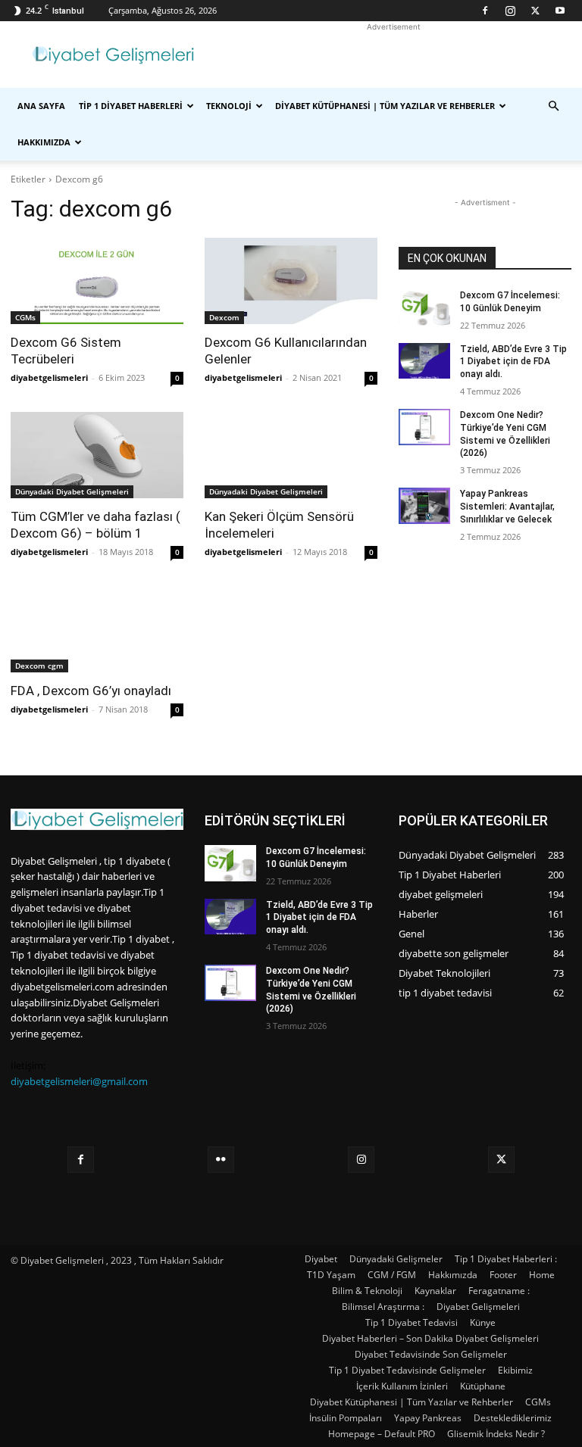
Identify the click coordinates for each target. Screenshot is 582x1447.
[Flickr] (221, 1159)
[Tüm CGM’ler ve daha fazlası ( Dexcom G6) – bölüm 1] (97, 455)
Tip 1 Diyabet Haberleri (131, 105)
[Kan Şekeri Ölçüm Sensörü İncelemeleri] (291, 455)
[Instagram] (510, 10)
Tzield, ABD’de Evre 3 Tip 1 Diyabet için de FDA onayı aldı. (513, 362)
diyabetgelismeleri (49, 377)
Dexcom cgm (39, 665)
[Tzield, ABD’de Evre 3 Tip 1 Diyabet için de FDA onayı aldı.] (424, 361)
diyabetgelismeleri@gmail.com (79, 1081)
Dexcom (224, 317)
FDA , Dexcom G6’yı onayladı (91, 690)
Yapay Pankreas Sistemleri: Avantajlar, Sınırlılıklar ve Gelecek (507, 506)
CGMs (25, 317)
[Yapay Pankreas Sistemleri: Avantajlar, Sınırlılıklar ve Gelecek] (424, 506)
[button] (553, 106)
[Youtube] (560, 10)
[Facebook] (485, 10)
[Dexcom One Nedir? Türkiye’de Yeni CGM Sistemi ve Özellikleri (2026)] (424, 427)
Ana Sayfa (41, 105)
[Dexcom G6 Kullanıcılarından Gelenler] (291, 281)
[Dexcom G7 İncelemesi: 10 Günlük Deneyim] (424, 307)
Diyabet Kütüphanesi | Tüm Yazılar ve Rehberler (385, 105)
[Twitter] (535, 10)
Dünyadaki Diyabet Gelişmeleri (72, 491)
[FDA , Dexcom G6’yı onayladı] (97, 629)
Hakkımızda (43, 142)
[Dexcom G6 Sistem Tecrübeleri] (97, 281)
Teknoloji (229, 105)
